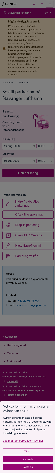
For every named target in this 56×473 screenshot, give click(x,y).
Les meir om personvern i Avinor (23, 440)
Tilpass (27, 451)
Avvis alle (27, 459)
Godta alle (27, 467)
